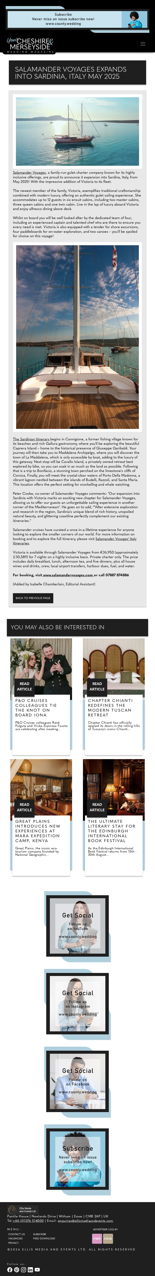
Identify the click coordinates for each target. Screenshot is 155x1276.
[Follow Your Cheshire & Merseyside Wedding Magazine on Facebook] (77, 1081)
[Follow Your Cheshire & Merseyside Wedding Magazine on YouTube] (77, 926)
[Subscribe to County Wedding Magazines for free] (77, 19)
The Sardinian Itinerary (31, 439)
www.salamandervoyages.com (68, 575)
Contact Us (16, 1234)
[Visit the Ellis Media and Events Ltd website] (23, 1209)
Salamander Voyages (29, 173)
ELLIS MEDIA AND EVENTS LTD (54, 1249)
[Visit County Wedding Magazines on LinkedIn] (31, 1269)
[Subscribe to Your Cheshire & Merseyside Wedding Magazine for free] (77, 1159)
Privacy (13, 1243)
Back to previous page (33, 598)
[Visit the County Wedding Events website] (97, 1238)
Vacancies (15, 1239)
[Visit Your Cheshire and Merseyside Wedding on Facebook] (10, 1269)
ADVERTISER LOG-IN (105, 1229)
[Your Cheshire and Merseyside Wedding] (29, 46)
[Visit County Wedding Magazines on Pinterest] (17, 1269)
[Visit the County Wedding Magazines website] (108, 1238)
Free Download (44, 1239)
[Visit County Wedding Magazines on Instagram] (24, 1269)
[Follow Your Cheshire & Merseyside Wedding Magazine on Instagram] (77, 1003)
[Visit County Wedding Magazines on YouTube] (38, 1269)
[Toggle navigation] (143, 44)
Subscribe (39, 1234)
